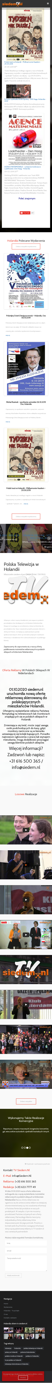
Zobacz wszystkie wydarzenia (26, 246)
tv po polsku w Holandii (13, 1360)
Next (49, 538)
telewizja (8, 1348)
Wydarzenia (8, 1307)
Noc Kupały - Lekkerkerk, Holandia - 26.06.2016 (26, 847)
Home (6, 1304)
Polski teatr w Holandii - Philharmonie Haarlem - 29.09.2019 (22, 63)
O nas (6, 1314)
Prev (3, 538)
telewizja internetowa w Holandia (16, 1364)
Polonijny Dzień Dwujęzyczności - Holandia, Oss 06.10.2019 (26, 317)
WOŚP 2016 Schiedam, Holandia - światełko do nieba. (26, 1057)
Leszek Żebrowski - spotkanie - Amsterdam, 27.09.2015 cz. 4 (26, 916)
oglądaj (27, 547)
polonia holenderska (28, 1352)
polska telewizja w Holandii (33, 1348)
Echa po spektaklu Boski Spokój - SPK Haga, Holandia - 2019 (25, 100)
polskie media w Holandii (14, 1356)
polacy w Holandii (11, 1352)
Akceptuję (23, 1377)
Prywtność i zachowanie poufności (38, 1164)
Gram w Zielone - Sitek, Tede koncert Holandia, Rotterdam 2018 (26, 536)
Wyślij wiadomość (13, 1275)
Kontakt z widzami (10, 1318)
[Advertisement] (26, 805)
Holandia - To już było (11, 1311)
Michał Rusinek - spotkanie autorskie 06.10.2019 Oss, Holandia (26, 403)
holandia (17, 1348)
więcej (8, 335)
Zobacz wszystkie (26, 1101)
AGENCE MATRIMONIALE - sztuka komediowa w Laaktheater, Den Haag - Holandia (22, 168)
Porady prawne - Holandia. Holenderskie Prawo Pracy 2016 (26, 951)
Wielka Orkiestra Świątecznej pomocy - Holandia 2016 (26, 987)
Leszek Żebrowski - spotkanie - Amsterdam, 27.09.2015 (26, 1021)
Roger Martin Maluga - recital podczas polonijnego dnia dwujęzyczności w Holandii (26, 881)
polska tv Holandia (32, 1356)
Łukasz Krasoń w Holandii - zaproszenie (26, 1092)
